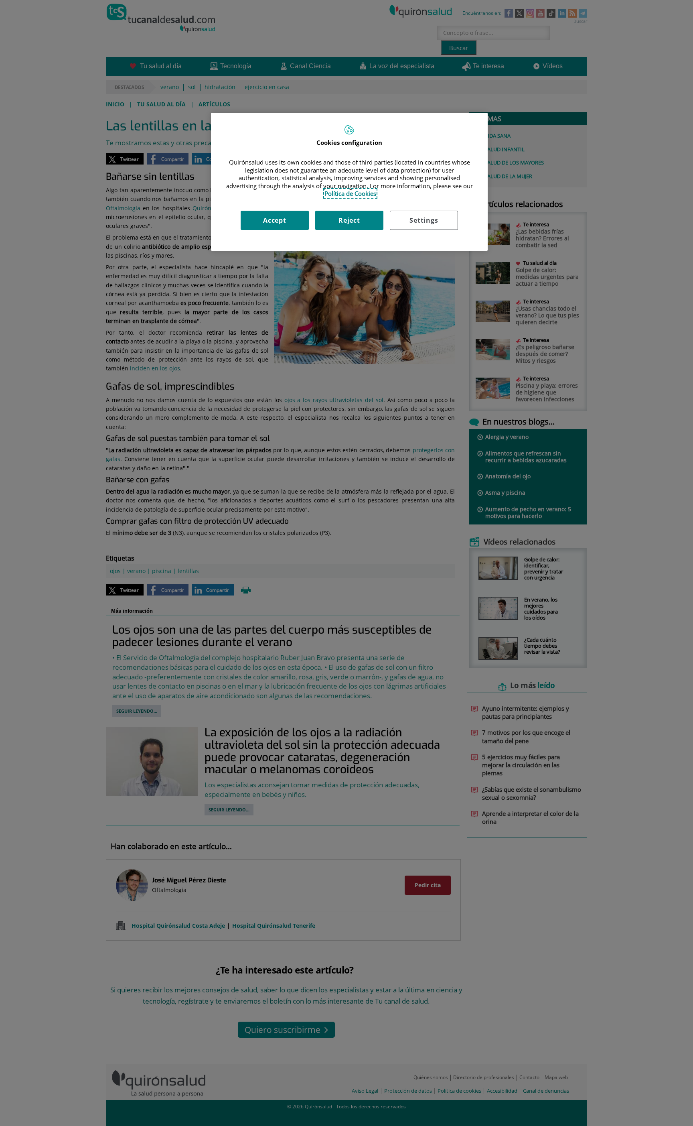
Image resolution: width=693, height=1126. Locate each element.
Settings (423, 220)
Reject (349, 220)
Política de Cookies (350, 193)
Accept (274, 220)
